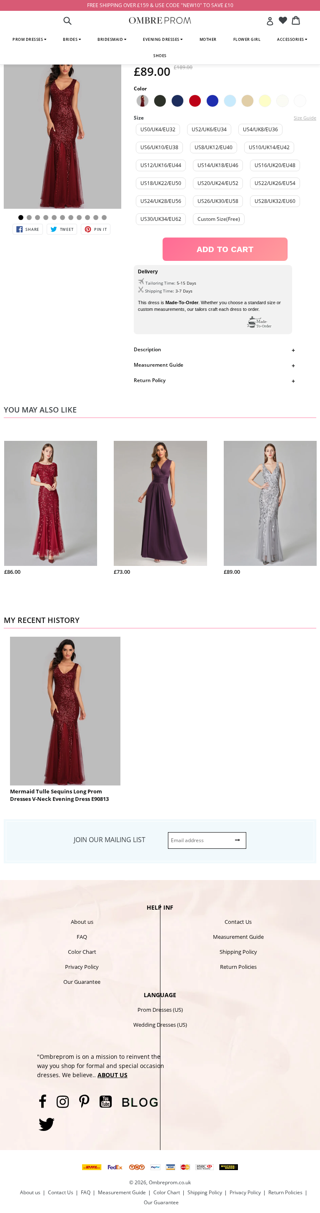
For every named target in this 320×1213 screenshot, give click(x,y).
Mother (208, 39)
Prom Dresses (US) (160, 1009)
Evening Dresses (161, 39)
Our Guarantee (81, 981)
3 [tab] (37, 217)
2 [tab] (29, 217)
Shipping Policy (238, 951)
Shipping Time (159, 291)
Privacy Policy (82, 966)
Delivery (148, 272)
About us (82, 921)
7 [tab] (70, 217)
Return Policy (149, 380)
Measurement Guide (158, 364)
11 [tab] (104, 217)
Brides (71, 39)
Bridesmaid (111, 39)
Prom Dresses (28, 39)
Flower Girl (247, 39)
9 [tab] (87, 217)
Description (147, 349)
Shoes (160, 55)
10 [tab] (95, 217)
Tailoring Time (159, 283)
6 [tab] (62, 217)
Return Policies (238, 966)
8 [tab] (79, 217)
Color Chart (82, 951)
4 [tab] (45, 217)
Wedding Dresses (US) (160, 1024)
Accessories (291, 39)
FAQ (82, 936)
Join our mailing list (109, 839)
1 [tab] (20, 217)
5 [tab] (54, 217)
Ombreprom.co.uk (170, 1182)
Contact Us (238, 921)
